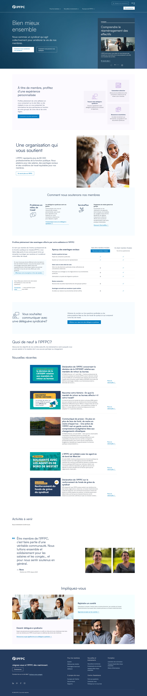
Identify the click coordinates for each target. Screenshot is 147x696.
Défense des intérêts (73, 664)
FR (134, 3)
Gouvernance (71, 681)
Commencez (18, 669)
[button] (122, 65)
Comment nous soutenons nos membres (22, 49)
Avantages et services (73, 666)
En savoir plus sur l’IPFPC (25, 173)
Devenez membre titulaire (100, 251)
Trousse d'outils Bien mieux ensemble (115, 664)
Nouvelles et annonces (94, 664)
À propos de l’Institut (73, 679)
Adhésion (70, 669)
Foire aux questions (93, 679)
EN (132, 3)
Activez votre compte (35, 674)
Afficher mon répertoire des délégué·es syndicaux (84, 322)
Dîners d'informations (114, 668)
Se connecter (129, 8)
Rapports (70, 684)
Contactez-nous (17, 288)
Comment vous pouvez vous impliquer (46, 49)
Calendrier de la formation (115, 661)
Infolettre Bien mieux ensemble (93, 669)
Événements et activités (94, 666)
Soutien (69, 661)
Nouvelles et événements (71, 9)
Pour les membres (55, 9)
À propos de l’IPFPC (87, 9)
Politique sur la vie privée (95, 684)
